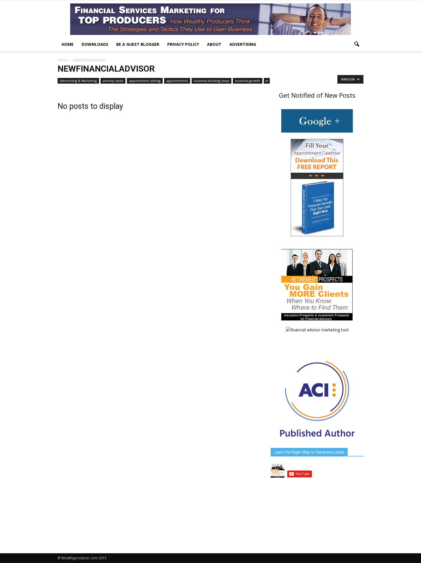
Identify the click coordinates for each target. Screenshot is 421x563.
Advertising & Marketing (78, 80)
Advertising (242, 44)
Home (68, 44)
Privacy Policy (183, 44)
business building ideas (211, 80)
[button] (356, 44)
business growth (247, 80)
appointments (177, 80)
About (214, 44)
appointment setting (144, 80)
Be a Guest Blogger (137, 44)
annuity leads (113, 80)
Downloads (95, 44)
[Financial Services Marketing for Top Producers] (210, 19)
